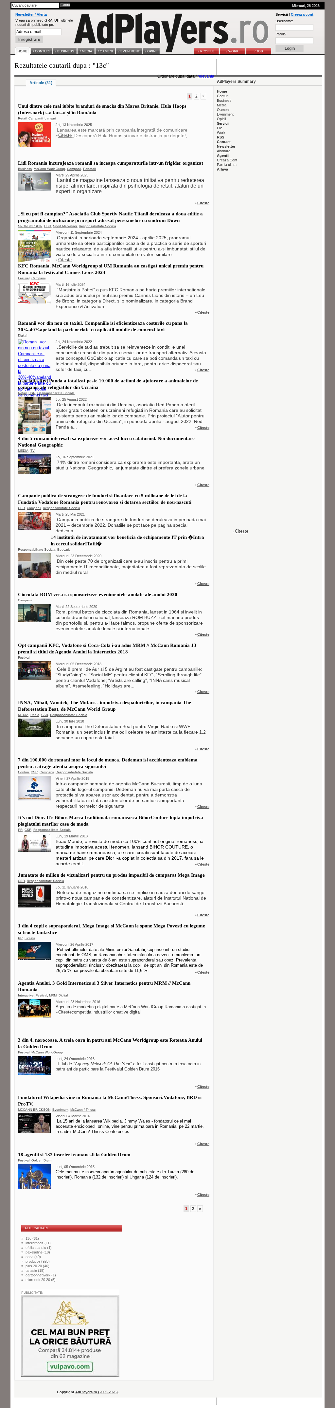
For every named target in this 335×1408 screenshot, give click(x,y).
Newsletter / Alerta (31, 14)
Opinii (221, 119)
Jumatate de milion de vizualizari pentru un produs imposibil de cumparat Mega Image (111, 875)
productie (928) (38, 1261)
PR (20, 830)
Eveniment (60, 1109)
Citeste (65, 135)
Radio (34, 715)
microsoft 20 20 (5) (41, 1280)
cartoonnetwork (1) (41, 1275)
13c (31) (32, 1238)
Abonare (223, 151)
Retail (22, 118)
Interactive (26, 995)
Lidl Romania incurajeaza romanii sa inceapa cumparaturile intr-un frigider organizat (110, 163)
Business (25, 169)
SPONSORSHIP (30, 226)
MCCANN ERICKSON (34, 1109)
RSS (220, 137)
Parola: (281, 34)
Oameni (223, 110)
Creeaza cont (302, 14)
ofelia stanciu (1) (39, 1248)
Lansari (50, 118)
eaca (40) (33, 1257)
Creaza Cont (227, 160)
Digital (22, 335)
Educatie (64, 549)
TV (32, 450)
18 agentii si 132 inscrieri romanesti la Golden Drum (74, 1154)
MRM (53, 995)
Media (221, 105)
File (219, 128)
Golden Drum (41, 1160)
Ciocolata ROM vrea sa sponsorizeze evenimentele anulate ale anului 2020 (97, 594)
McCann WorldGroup (49, 169)
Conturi (23, 772)
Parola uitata (227, 165)
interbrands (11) (38, 1243)
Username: (284, 21)
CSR (47, 226)
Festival (23, 278)
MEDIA (23, 450)
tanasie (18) (35, 1270)
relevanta (206, 76)
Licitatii (30, 938)
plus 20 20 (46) (37, 1266)
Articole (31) (40, 83)
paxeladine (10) (38, 1252)
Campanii (35, 118)
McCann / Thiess (83, 1109)
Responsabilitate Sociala (97, 226)
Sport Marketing (65, 226)
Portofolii (89, 169)
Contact (224, 142)
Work (221, 133)
